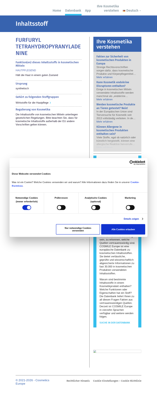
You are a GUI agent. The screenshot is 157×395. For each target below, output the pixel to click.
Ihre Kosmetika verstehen (108, 8)
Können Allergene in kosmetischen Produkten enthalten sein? (112, 130)
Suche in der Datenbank (115, 322)
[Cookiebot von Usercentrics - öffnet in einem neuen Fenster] (131, 162)
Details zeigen (131, 218)
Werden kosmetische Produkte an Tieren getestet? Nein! (115, 106)
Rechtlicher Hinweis (78, 381)
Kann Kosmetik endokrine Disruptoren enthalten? (112, 84)
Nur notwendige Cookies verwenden (78, 229)
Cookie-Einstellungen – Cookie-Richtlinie (117, 381)
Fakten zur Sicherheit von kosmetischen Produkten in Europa (113, 60)
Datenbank (73, 11)
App (88, 11)
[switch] (61, 207)
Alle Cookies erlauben (123, 229)
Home (57, 11)
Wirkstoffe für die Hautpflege (32, 102)
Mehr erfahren (104, 77)
